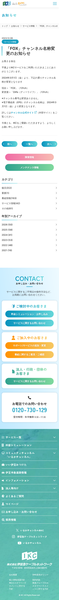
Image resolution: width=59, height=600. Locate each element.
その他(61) (7, 208)
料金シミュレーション (19, 445)
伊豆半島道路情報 (16, 472)
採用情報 (11, 519)
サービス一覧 (13, 437)
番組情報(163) (9, 198)
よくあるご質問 (15, 496)
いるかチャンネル (32, 543)
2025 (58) (7, 229)
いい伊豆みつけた (16, 464)
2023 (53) (7, 240)
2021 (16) (7, 250)
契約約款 (36, 580)
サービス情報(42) (11, 203)
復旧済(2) (7, 187)
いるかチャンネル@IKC (32, 530)
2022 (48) (7, 245)
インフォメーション (17, 480)
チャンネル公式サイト (22, 112)
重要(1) (5, 193)
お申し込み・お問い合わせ (21, 512)
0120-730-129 (29, 409)
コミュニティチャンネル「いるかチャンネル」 (20, 455)
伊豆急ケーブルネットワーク (32, 536)
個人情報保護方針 (17, 580)
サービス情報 (10, 42)
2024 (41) (7, 234)
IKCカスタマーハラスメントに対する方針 (17, 586)
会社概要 (13, 574)
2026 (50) (7, 224)
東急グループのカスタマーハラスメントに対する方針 (40, 586)
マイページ (12, 504)
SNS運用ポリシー (40, 574)
